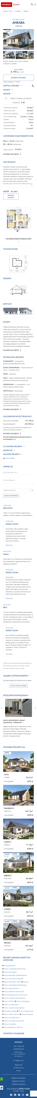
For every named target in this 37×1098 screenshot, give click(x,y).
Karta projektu (10, 458)
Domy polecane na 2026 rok (13, 1027)
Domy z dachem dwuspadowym (15, 998)
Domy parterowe (9, 966)
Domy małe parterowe (11, 988)
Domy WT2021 (9, 1001)
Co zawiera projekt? (12, 446)
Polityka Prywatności (18, 1084)
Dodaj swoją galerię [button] (18, 686)
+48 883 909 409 (18, 1049)
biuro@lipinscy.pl (18, 1060)
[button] (18, 240)
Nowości (26, 982)
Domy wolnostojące (23, 1001)
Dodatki (7, 94)
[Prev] (7, 40)
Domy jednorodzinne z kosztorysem (15, 995)
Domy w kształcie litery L (12, 1018)
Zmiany (6, 90)
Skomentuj (9, 545)
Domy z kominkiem (10, 1024)
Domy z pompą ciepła (11, 1005)
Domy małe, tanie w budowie (13, 979)
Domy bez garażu (27, 1014)
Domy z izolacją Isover (26, 1011)
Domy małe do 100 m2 (11, 1014)
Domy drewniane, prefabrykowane (15, 975)
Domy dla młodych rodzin (12, 982)
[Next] (29, 40)
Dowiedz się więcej (11, 154)
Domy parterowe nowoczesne (14, 992)
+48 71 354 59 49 (18, 1046)
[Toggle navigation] (32, 4)
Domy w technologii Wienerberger (15, 985)
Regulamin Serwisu (18, 1081)
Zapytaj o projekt (11, 86)
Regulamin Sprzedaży (18, 1078)
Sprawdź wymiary (11, 196)
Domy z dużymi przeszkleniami (14, 1008)
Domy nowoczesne (10, 972)
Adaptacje (7, 450)
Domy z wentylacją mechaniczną (14, 969)
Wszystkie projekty (10, 1011)
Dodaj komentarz (11, 496)
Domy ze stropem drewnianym (14, 1021)
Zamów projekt (18, 78)
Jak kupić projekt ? (11, 454)
